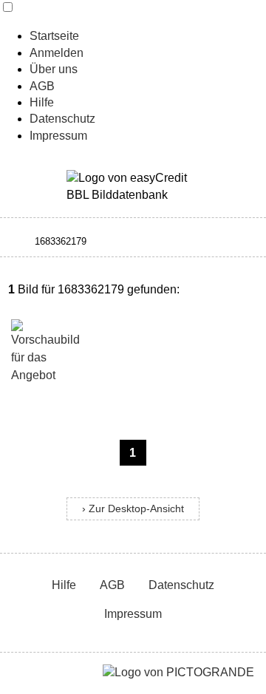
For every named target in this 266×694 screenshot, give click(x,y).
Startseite (54, 36)
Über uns (54, 69)
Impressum (58, 135)
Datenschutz (62, 118)
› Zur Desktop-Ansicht (133, 508)
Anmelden (56, 53)
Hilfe (42, 102)
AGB (42, 86)
